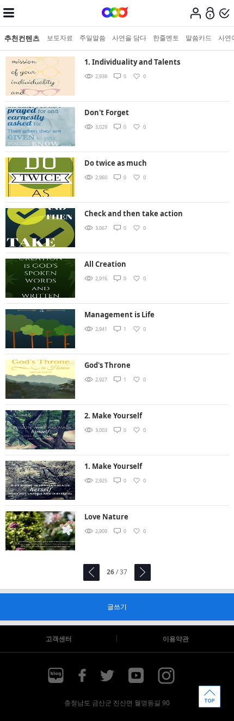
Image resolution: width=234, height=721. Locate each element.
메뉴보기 (8, 13)
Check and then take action (133, 213)
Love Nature (106, 517)
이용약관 (176, 638)
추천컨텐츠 (22, 38)
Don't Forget (106, 112)
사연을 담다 (129, 37)
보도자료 (60, 37)
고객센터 (59, 638)
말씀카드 (199, 37)
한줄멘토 (166, 37)
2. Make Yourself (113, 416)
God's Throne (107, 365)
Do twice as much (115, 163)
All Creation (105, 264)
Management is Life (119, 314)
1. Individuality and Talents (132, 62)
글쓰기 (117, 606)
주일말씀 (92, 37)
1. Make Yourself (113, 466)
